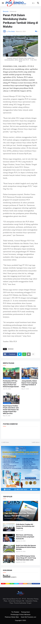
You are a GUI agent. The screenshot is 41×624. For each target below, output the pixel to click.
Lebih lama (35, 442)
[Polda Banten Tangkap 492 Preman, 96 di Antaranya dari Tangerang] (9, 527)
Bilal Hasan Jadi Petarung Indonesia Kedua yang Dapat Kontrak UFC (25, 536)
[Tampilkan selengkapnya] (33, 354)
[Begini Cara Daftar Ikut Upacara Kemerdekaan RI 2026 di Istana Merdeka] (9, 548)
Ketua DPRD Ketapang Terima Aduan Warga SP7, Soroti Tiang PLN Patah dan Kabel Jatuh (26, 558)
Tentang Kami (25, 612)
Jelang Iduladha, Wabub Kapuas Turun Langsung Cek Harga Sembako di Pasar (29, 383)
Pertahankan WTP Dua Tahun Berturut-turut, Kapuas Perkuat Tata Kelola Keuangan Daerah (11, 383)
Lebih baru (5, 442)
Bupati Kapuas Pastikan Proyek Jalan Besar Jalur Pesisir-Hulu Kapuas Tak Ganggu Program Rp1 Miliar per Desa (11, 409)
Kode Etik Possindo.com (28, 617)
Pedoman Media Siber (12, 617)
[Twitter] (20, 354)
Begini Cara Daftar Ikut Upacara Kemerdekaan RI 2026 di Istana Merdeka (26, 547)
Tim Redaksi (15, 612)
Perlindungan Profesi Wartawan (20, 614)
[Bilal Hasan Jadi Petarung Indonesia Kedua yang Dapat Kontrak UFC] (9, 538)
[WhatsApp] (24, 354)
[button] (2, 3)
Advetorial (13, 11)
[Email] (29, 354)
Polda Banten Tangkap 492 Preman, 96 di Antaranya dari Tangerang (25, 526)
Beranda (5, 11)
